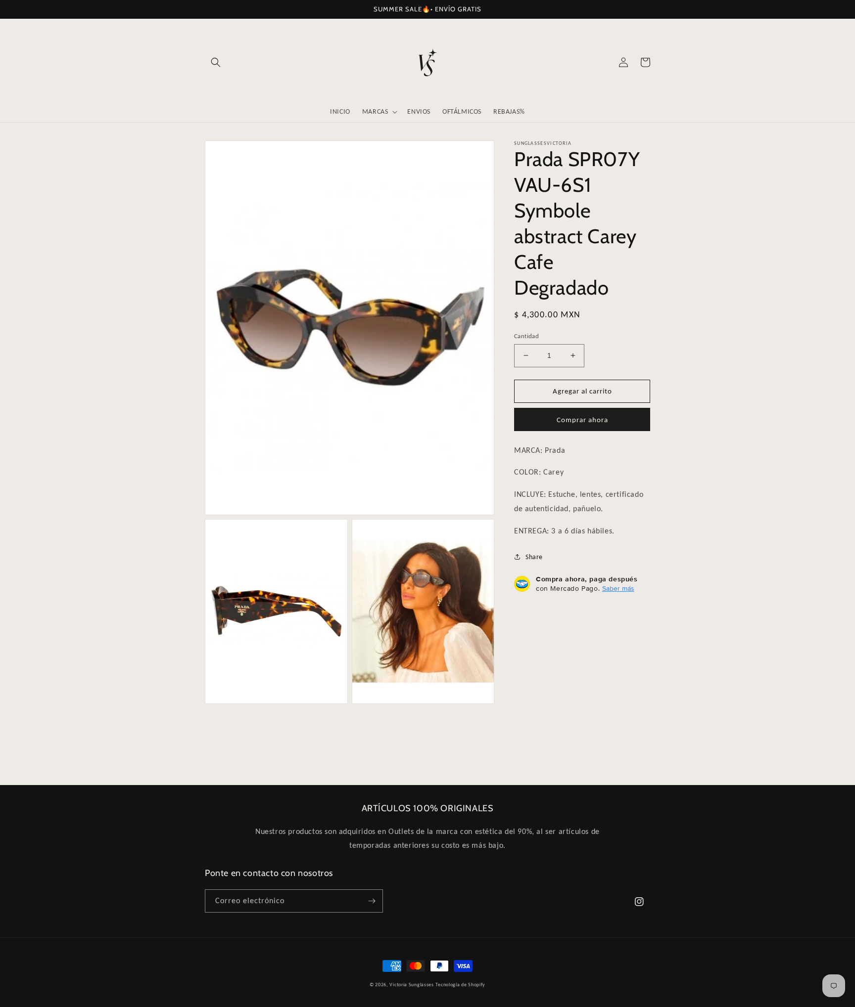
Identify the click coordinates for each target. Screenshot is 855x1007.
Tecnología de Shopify (460, 984)
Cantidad (526, 336)
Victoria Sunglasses (411, 984)
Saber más (618, 588)
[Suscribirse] (371, 901)
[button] (216, 62)
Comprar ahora (582, 419)
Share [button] (534, 557)
